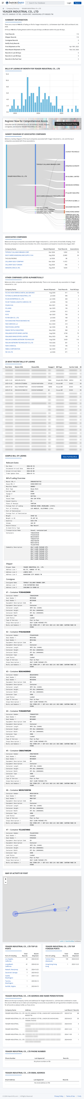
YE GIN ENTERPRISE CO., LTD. (14, 299)
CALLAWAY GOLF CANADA (45, 211)
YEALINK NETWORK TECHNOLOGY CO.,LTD (19, 343)
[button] (5, 879)
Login (69, 3)
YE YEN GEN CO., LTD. (12, 318)
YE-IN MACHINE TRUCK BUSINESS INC (17, 321)
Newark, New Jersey (11, 969)
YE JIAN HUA (9, 305)
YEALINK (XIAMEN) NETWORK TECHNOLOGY (19, 339)
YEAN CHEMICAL (10, 346)
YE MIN (7, 311)
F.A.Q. (79, 1096)
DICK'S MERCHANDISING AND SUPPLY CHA (51, 196)
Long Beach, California (9, 965)
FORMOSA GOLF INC (72, 215)
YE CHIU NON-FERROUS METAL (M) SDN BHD (19, 293)
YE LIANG (8, 308)
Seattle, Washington (9, 977)
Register (77, 3)
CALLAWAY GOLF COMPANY (46, 209)
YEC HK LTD (9, 352)
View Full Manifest (70, 457)
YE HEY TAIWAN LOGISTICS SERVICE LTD (18, 302)
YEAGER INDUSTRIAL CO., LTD (17, 176)
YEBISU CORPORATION (12, 349)
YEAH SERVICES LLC (11, 324)
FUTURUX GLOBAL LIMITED (75, 201)
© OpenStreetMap (69, 941)
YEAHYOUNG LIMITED (12, 327)
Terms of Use (70, 1096)
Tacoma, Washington (9, 982)
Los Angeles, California (9, 960)
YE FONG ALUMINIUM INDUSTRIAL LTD (18, 296)
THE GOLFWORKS (42, 208)
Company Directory (13, 8)
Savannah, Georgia (11, 973)
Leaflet (61, 941)
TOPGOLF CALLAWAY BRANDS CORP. (48, 164)
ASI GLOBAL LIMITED (72, 176)
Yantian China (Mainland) (50, 960)
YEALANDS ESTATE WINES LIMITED (16, 333)
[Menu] (3, 3)
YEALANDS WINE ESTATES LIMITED (16, 336)
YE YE (7, 314)
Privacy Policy (58, 1096)
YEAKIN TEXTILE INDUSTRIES (14, 330)
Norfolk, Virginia (10, 986)
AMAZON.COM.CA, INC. (44, 213)
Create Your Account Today (66, 124)
